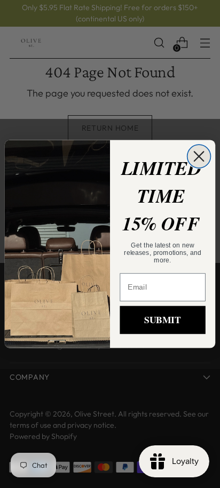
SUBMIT (162, 319)
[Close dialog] (199, 156)
